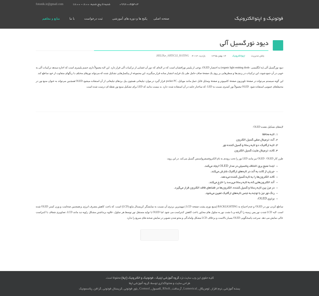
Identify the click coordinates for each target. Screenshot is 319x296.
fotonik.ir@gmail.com (49, 4)
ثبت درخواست (93, 18)
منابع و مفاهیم (51, 18)
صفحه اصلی (161, 18)
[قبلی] (150, 235)
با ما (72, 18)
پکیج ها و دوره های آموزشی (129, 18)
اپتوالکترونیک (238, 56)
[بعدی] (168, 235)
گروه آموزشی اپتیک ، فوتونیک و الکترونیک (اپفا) (150, 278)
